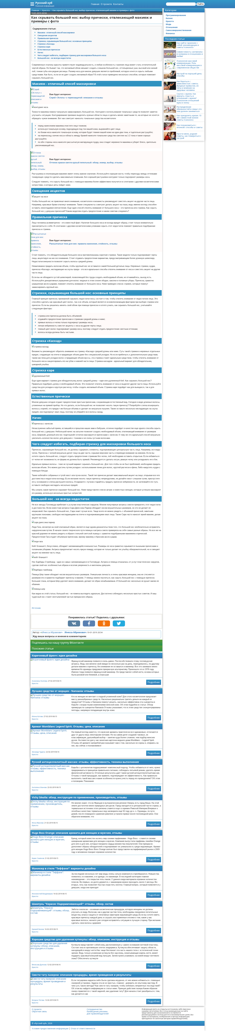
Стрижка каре (44, 47)
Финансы (170, 33)
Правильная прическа (48, 38)
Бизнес (169, 18)
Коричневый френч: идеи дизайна (54, 655)
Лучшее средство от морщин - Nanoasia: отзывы (63, 691)
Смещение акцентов (47, 35)
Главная (95, 4)
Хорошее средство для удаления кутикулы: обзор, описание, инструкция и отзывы (85, 939)
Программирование (176, 15)
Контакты (118, 4)
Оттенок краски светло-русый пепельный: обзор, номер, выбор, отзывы (86, 162)
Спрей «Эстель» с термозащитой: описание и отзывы (76, 97)
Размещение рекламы (97, 1011)
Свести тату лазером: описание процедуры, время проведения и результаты (81, 974)
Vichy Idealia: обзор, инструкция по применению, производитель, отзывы (79, 797)
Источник (36, 608)
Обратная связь (39, 1011)
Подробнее (154, 682)
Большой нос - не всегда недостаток (54, 58)
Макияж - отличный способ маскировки (56, 32)
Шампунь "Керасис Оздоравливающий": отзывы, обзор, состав (72, 904)
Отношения (171, 27)
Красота (35, 683)
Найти (200, 4)
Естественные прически (49, 49)
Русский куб (43, 3)
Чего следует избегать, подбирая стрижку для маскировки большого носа (72, 55)
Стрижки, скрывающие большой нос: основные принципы (65, 41)
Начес (40, 52)
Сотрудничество (94, 1009)
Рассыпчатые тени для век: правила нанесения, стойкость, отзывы (83, 244)
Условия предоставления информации (50, 1028)
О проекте (106, 4)
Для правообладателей (98, 1014)
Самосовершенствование (178, 30)
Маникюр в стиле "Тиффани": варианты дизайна (64, 868)
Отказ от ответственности (83, 1028)
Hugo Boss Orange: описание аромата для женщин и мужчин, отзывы (77, 832)
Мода (168, 24)
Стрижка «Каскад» (46, 44)
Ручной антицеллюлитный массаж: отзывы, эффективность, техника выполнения (85, 762)
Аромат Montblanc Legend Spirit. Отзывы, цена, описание (68, 726)
